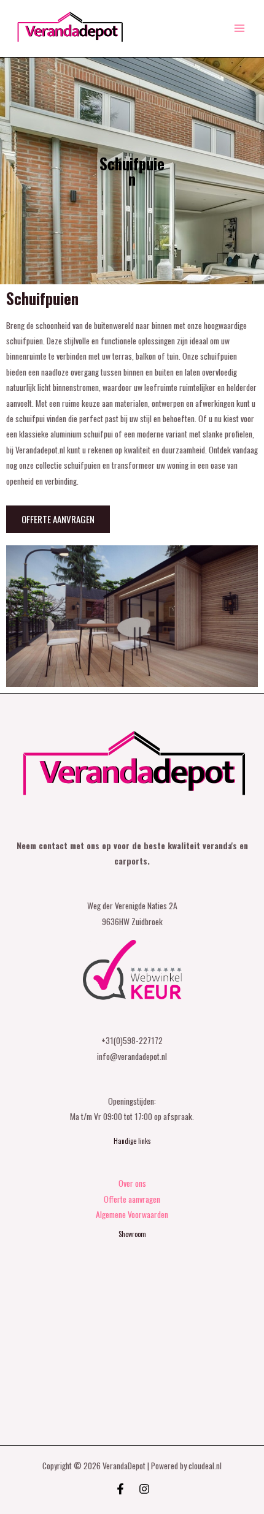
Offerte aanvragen (132, 1199)
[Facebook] (120, 1488)
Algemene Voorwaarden (132, 1214)
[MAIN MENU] (239, 28)
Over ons (132, 1183)
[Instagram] (144, 1488)
